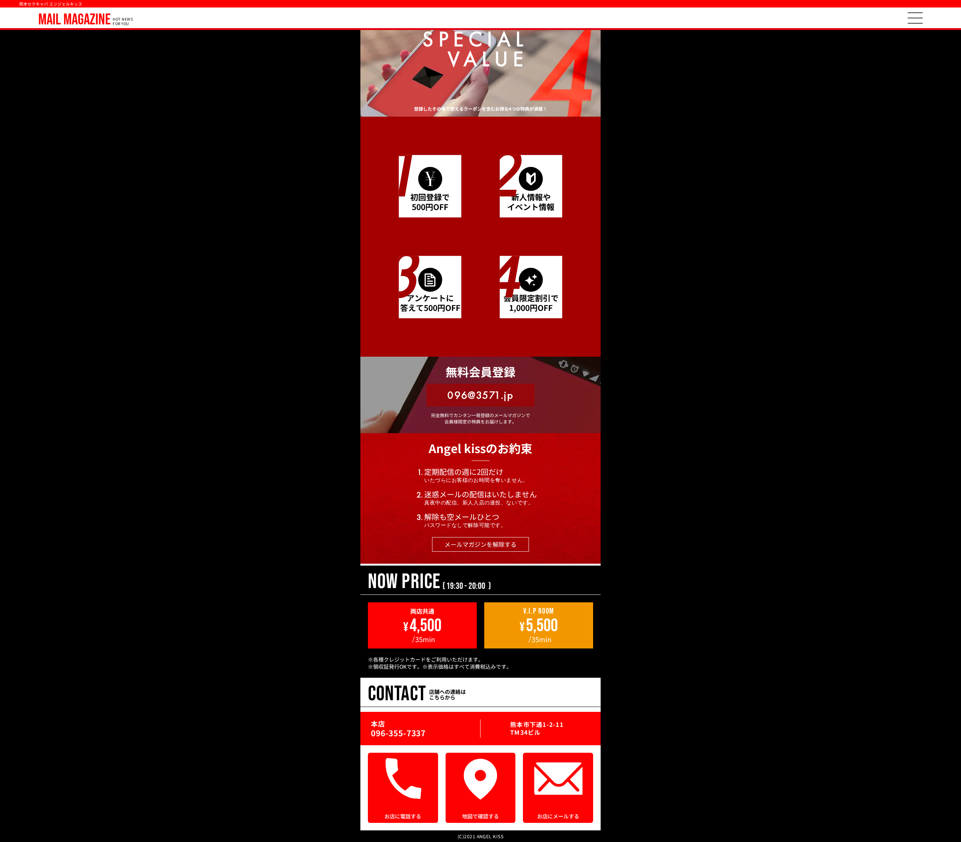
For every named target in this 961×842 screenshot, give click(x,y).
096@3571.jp (480, 395)
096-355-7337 (398, 733)
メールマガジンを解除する (480, 544)
